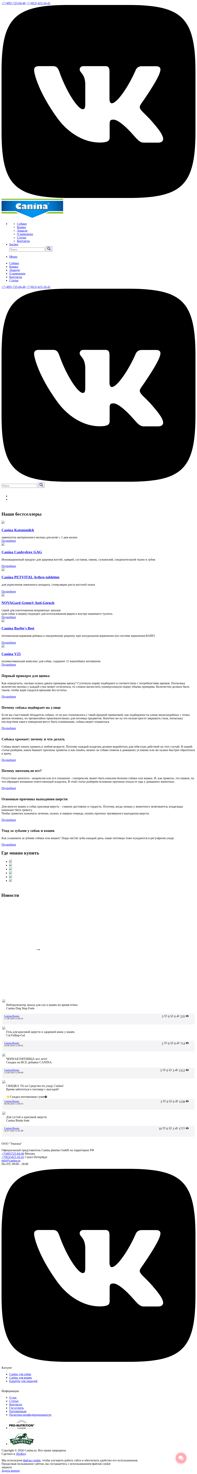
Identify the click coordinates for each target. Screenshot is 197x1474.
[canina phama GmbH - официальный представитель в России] (32, 217)
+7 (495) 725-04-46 (14, 3)
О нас (13, 1397)
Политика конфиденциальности (30, 1414)
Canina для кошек (20, 1377)
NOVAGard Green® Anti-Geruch (28, 603)
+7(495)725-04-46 (13, 1153)
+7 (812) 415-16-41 (38, 3)
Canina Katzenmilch (18, 530)
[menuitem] (106, 224)
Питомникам (17, 1411)
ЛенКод (21, 1453)
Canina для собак (20, 1374)
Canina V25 (11, 654)
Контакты (15, 1404)
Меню (13, 256)
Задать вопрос (11, 1470)
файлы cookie (32, 1460)
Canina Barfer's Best (18, 628)
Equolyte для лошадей (23, 1381)
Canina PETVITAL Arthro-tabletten (30, 577)
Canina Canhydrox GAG (22, 552)
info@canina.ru (11, 1160)
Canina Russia (11, 1016)
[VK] (98, 197)
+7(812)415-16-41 (13, 1157)
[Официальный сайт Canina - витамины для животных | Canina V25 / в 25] (3, 646)
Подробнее (9, 540)
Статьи (13, 1401)
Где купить (16, 1407)
